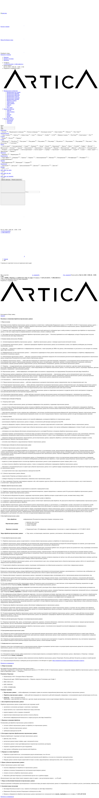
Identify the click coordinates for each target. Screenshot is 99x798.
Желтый (90, 146)
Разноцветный (92, 148)
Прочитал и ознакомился (7, 663)
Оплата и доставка (9, 58)
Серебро (47, 149)
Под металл (60, 141)
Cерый (27, 146)
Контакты (6, 60)
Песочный (82, 148)
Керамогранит (15, 154)
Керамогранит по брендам (11, 90)
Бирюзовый (56, 146)
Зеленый (13, 148)
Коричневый (39, 148)
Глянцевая (16, 157)
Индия (4, 138)
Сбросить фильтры (5, 179)
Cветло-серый (6, 146)
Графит (84, 146)
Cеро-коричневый (17, 146)
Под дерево (32, 141)
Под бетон (14, 141)
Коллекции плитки (9, 118)
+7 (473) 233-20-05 (8, 64)
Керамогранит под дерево (13, 92)
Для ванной (10, 120)
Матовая (52, 157)
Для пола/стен (46, 165)
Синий (83, 149)
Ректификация (73, 157)
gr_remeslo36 (35, 275)
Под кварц (51, 141)
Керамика (5, 154)
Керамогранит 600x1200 (13, 95)
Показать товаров (6, 54)
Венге (71, 146)
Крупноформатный (8, 162)
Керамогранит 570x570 (13, 96)
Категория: (3, 130)
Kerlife (8, 116)
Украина (19, 138)
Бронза (64, 146)
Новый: (3, 167)
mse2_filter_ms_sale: (6, 173)
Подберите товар (8, 40)
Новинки (6, 57)
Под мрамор (80, 141)
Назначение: (4, 164)
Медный (56, 148)
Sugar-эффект (6, 157)
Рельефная (83, 157)
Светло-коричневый (27, 149)
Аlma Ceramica (10, 111)
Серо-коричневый (66, 149)
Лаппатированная (42, 157)
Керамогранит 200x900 (13, 99)
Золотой (20, 148)
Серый (76, 149)
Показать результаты (17, 179)
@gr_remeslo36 (67, 275)
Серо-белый (55, 149)
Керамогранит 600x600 (13, 93)
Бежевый (34, 146)
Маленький (19, 162)
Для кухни (9, 121)
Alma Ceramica (10, 103)
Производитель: (5, 133)
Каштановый (29, 148)
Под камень (42, 141)
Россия (11, 138)
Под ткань (89, 141)
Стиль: (2, 139)
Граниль (24, 157)
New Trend (9, 107)
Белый (48, 146)
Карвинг (32, 157)
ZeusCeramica (83, 135)
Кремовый (48, 148)
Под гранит (23, 141)
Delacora (9, 104)
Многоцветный (65, 148)
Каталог (5, 132)
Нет (91, 135)
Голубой (77, 146)
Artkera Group (10, 102)
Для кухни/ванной (26, 165)
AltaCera (9, 110)
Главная (6, 259)
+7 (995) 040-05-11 (18, 64)
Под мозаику (70, 141)
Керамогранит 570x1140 (13, 97)
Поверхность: (4, 156)
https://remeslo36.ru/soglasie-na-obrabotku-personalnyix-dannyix (68, 660)
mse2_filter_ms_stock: (6, 170)
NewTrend (74, 135)
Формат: (3, 160)
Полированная (62, 157)
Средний (28, 162)
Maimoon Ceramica (11, 100)
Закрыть (3, 315)
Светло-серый (38, 149)
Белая (42, 146)
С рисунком (14, 143)
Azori (8, 113)
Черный (13, 151)
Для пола (9, 123)
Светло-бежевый (14, 149)
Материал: (3, 152)
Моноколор (6, 141)
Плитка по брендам (9, 109)
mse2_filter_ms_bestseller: (7, 176)
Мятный (74, 148)
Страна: (3, 136)
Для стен (55, 165)
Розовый (5, 149)
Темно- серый (92, 149)
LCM (8, 106)
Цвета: (2, 144)
